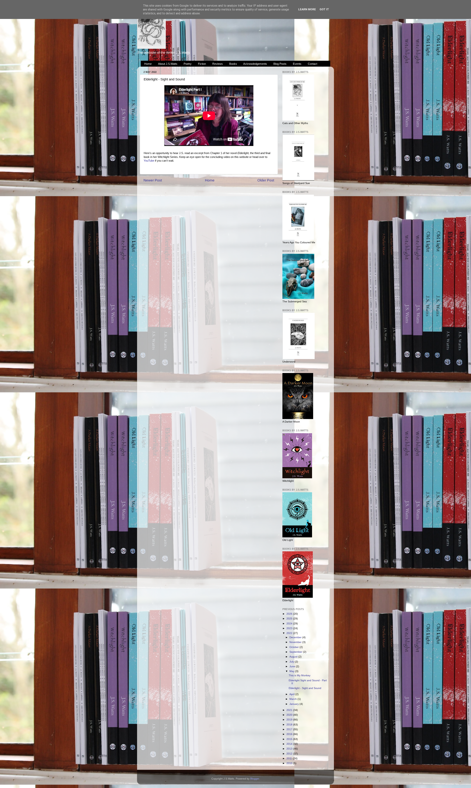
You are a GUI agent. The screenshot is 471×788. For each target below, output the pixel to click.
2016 (289, 734)
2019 (289, 719)
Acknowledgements (255, 63)
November (295, 642)
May (292, 671)
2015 (289, 739)
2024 (289, 623)
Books (233, 63)
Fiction (202, 63)
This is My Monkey (299, 675)
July (292, 661)
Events (297, 63)
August (293, 656)
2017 (289, 729)
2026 (289, 613)
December (295, 637)
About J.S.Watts (167, 63)
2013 (289, 748)
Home (148, 63)
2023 (289, 628)
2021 (289, 710)
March (293, 699)
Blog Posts (279, 63)
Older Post (265, 180)
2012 (289, 753)
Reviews (217, 63)
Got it (324, 9)
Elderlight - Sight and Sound (305, 688)
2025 (289, 618)
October (294, 647)
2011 (289, 758)
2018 (289, 724)
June (292, 666)
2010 (289, 763)
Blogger (254, 778)
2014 (289, 744)
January (294, 704)
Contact (312, 63)
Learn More (307, 9)
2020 (289, 714)
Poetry (188, 63)
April (292, 694)
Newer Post (153, 180)
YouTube (149, 160)
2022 (289, 633)
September (296, 652)
